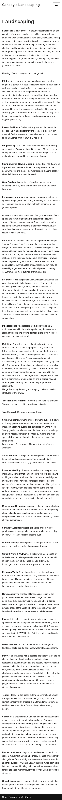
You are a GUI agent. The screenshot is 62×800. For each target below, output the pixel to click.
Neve (4, 797)
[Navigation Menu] (56, 4)
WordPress (26, 797)
